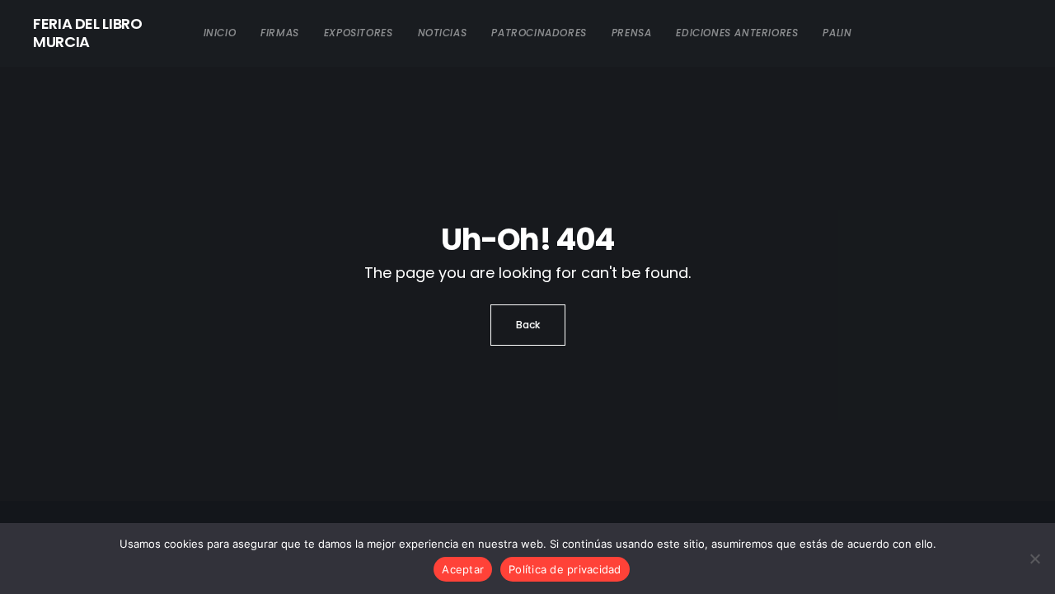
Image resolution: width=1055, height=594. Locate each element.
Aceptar (463, 569)
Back (528, 325)
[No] (1034, 558)
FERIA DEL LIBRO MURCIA (88, 33)
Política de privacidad (565, 569)
